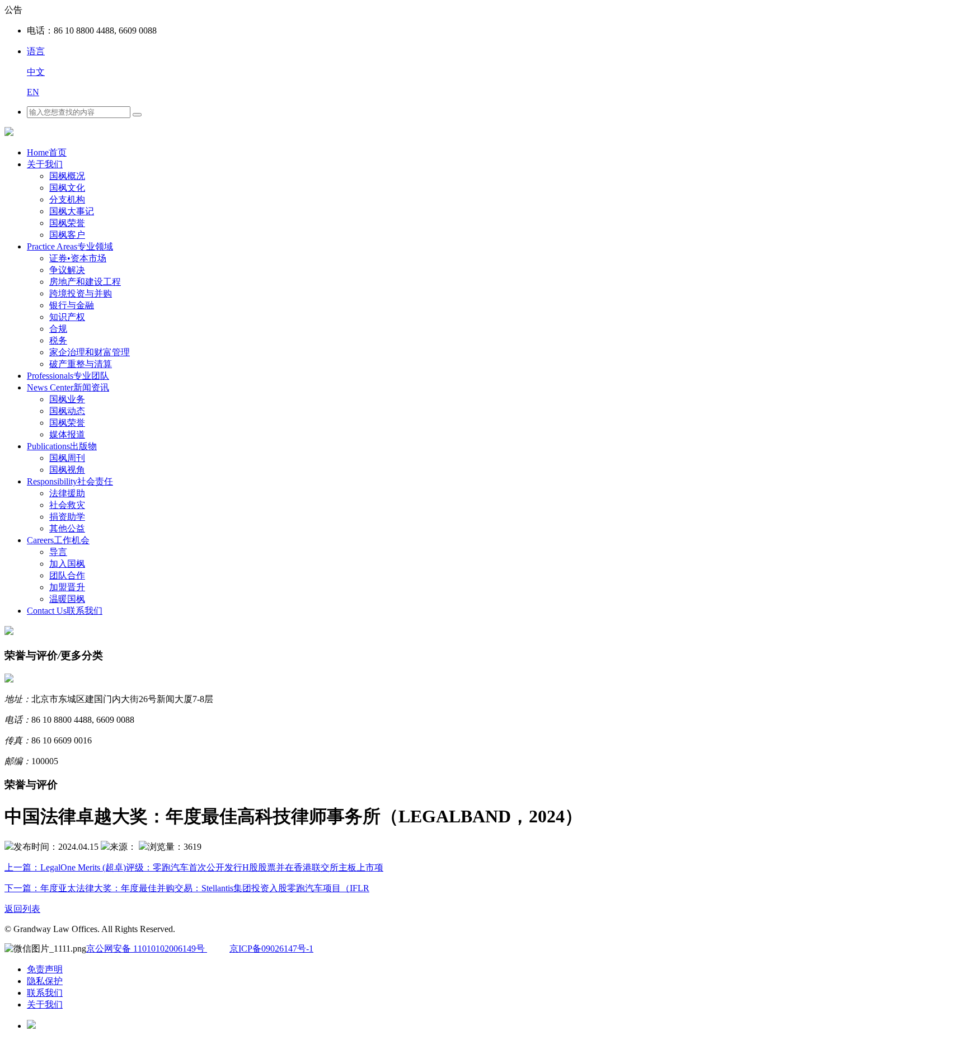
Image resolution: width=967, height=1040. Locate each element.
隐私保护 (45, 981)
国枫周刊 (67, 458)
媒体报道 (67, 434)
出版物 (62, 446)
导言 (58, 552)
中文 (36, 72)
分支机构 (67, 199)
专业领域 (70, 246)
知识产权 (67, 317)
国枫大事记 (71, 211)
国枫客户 (67, 234)
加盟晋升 (67, 587)
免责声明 (45, 969)
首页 (47, 152)
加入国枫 (67, 563)
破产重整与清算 (80, 364)
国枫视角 (67, 469)
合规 (58, 328)
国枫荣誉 (67, 223)
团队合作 (67, 575)
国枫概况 (67, 176)
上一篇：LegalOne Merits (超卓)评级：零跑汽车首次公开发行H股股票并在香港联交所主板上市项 (193, 867)
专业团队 (68, 375)
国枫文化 (67, 187)
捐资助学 (67, 516)
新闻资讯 (68, 387)
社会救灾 (67, 505)
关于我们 (45, 164)
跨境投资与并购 (80, 293)
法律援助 (67, 493)
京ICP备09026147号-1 (271, 948)
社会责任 (70, 481)
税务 (58, 340)
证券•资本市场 (77, 258)
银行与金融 (71, 305)
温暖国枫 (67, 599)
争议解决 (67, 270)
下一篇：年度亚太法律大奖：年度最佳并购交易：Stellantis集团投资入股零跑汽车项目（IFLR (186, 888)
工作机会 (58, 540)
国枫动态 (67, 411)
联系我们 (64, 610)
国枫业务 (67, 399)
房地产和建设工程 (85, 281)
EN (33, 92)
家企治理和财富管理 (89, 352)
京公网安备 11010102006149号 (146, 948)
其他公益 (67, 528)
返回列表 (22, 909)
